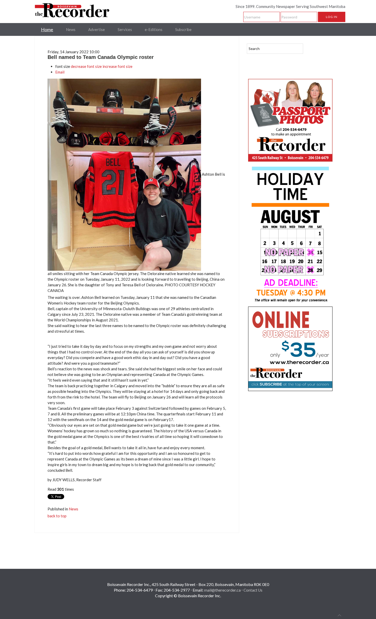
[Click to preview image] (125, 174)
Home (47, 29)
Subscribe (183, 29)
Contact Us (253, 590)
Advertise (96, 29)
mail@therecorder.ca (222, 589)
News (70, 29)
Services (125, 29)
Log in (331, 17)
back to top (57, 515)
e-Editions (153, 29)
